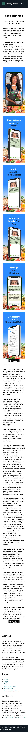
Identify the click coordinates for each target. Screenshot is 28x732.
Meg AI (6, 682)
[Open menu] (21, 3)
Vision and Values (10, 686)
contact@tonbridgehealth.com (14, 717)
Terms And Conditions (11, 691)
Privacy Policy (8, 688)
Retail (6, 679)
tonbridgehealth (12, 4)
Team (6, 684)
